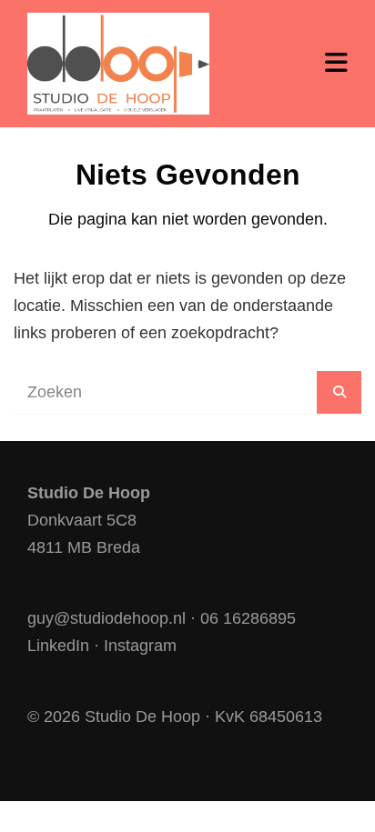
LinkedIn (58, 646)
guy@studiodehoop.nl (106, 618)
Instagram (140, 646)
